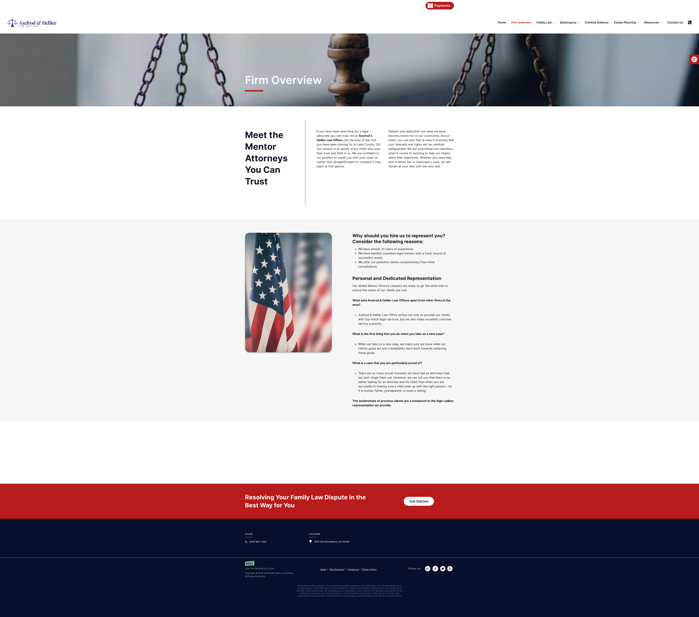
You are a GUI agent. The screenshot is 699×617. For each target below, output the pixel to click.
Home (502, 22)
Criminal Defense (597, 22)
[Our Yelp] (450, 568)
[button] (694, 59)
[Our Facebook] (436, 568)
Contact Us (675, 22)
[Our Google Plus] (428, 568)
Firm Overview (521, 22)
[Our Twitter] (443, 568)
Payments (442, 5)
